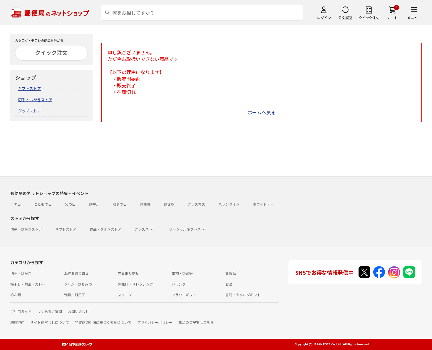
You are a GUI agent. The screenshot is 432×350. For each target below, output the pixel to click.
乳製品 (230, 273)
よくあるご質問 (49, 311)
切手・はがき (20, 273)
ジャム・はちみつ (78, 283)
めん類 (15, 294)
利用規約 (17, 322)
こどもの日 (43, 203)
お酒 (228, 283)
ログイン (324, 17)
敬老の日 (120, 203)
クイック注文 (369, 17)
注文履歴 (345, 17)
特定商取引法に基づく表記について (103, 322)
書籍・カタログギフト (243, 294)
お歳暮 (145, 203)
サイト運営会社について (49, 322)
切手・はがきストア (35, 99)
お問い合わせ (78, 311)
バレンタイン (229, 203)
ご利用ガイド (20, 311)
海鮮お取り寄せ (76, 273)
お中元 (94, 203)
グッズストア (29, 111)
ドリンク (179, 283)
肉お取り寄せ (128, 273)
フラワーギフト (184, 294)
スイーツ (125, 294)
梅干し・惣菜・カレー (28, 283)
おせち (169, 203)
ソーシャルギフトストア (188, 228)
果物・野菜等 (182, 273)
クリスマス (196, 203)
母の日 (15, 203)
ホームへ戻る (261, 112)
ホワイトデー (263, 203)
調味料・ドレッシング (135, 283)
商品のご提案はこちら (196, 322)
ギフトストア (29, 88)
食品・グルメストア (105, 228)
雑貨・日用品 (74, 294)
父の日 (70, 203)
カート (392, 17)
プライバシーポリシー (155, 322)
